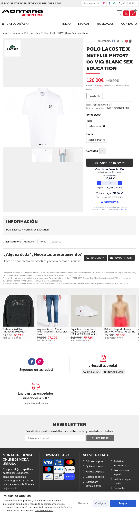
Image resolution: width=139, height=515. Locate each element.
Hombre (16, 280)
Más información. (44, 510)
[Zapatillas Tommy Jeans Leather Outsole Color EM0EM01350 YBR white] (86, 311)
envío (101, 85)
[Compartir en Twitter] (118, 41)
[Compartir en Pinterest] (126, 41)
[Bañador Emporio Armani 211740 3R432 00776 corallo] (120, 311)
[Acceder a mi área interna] (126, 13)
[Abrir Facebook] (109, 3)
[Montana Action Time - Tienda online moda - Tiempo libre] (22, 13)
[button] (40, 144)
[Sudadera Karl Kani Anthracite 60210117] (18, 311)
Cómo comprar (94, 461)
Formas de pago (95, 471)
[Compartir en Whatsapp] (122, 41)
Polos (30, 280)
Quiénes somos (94, 466)
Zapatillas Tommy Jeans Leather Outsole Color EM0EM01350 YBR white (84, 332)
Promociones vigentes (121, 471)
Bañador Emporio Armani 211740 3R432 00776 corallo (119, 330)
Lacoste (53, 280)
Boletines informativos (121, 463)
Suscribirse (100, 438)
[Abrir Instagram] (104, 3)
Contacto (119, 488)
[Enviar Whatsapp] (114, 3)
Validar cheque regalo (122, 480)
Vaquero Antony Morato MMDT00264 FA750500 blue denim (52, 332)
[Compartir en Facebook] (113, 41)
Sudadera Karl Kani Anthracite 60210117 (14, 330)
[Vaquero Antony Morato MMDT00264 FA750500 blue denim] (52, 311)
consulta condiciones (36, 403)
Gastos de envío (95, 476)
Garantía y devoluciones (93, 483)
